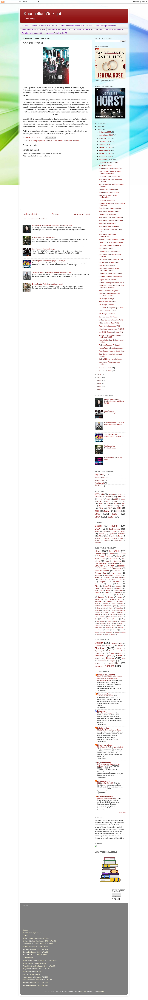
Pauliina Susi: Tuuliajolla (107, 214)
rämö (107, 593)
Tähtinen (98, 593)
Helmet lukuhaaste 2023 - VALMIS (35, 982)
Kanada (97, 538)
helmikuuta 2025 (105, 368)
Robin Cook (100, 554)
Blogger (101, 991)
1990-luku (121, 497)
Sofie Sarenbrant (102, 571)
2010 (116, 503)
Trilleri (97, 658)
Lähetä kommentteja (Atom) (37, 219)
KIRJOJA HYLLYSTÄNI (106, 675)
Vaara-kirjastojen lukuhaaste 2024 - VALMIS (39, 966)
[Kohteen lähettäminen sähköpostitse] (46, 137)
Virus (123, 658)
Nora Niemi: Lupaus (106, 248)
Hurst (106, 612)
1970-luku (98, 497)
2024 (99, 375)
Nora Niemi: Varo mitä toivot (109, 226)
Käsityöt (25, 935)
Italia (106, 536)
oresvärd (110, 601)
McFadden (116, 582)
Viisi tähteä (68, 141)
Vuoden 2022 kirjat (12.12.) (32, 933)
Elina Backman (117, 603)
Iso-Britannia (114, 529)
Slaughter (118, 561)
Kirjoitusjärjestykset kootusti (109, 262)
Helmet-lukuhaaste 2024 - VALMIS (35, 985)
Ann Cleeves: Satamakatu (108, 189)
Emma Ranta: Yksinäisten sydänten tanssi (47, 284)
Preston (111, 566)
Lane (112, 612)
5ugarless (82, 991)
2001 (108, 499)
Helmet (120, 646)
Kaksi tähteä (99, 483)
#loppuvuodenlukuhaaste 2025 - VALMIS (76, 26)
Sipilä (110, 608)
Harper (97, 632)
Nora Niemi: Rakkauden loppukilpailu (107, 235)
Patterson (118, 571)
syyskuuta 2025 (105, 141)
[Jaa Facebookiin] (53, 137)
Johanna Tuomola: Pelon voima (110, 277)
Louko (114, 625)
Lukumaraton (116, 653)
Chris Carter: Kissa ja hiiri (106, 713)
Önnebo (101, 597)
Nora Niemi (116, 573)
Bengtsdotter (101, 621)
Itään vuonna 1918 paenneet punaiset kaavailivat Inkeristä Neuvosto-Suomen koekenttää (109, 678)
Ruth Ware (98, 628)
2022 (99, 381)
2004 (99, 501)
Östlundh (116, 619)
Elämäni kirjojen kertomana (106, 26)
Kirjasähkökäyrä (103, 781)
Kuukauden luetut (115, 651)
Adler (121, 630)
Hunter (110, 597)
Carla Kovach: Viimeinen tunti (109, 251)
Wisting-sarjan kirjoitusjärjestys (43, 237)
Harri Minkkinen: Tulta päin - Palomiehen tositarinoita (51, 272)
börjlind (122, 579)
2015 (123, 506)
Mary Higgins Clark (113, 599)
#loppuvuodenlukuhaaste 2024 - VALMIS (37, 980)
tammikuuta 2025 (105, 371)
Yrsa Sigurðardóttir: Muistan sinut (111, 259)
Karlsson (106, 606)
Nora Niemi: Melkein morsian (109, 211)
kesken (97, 663)
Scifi (109, 656)
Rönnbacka (116, 568)
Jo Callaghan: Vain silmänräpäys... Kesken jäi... (49, 261)
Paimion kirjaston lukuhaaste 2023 (35, 946)
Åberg (97, 577)
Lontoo (113, 536)
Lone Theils (111, 617)
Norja (97, 531)
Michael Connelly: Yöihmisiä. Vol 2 (111, 283)
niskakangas (99, 630)
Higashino (98, 595)
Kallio (97, 599)
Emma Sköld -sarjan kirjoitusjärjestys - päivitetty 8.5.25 (52, 225)
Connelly (121, 554)
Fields (113, 610)
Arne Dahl (98, 590)
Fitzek (108, 590)
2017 (110, 508)
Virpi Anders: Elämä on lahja (109, 192)
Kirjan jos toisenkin (105, 796)
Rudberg (121, 566)
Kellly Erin (110, 623)
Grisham (97, 606)
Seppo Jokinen (105, 556)
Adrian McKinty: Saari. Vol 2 (109, 323)
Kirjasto (119, 648)
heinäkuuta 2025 (105, 147)
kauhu (121, 661)
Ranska (101, 534)
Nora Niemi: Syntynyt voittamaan (111, 220)
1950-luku (111, 494)
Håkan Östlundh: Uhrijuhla (108, 291)
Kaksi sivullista (103, 728)
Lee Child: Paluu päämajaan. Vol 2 (111, 308)
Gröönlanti (98, 542)
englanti (112, 661)
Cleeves (113, 558)
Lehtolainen (118, 590)
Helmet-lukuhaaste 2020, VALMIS (35, 955)
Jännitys (49, 141)
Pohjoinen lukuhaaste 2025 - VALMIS (88, 29)
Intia (121, 538)
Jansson (119, 575)
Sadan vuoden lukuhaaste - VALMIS (36, 938)
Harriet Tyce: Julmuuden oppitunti (111, 348)
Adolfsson (113, 614)
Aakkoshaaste (28, 958)
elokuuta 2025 (104, 144)
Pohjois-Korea (118, 540)
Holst (102, 617)
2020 (99, 387)
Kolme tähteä (100, 477)
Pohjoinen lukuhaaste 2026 (32, 33)
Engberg (105, 610)
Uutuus (110, 658)
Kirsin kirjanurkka (104, 762)
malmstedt (98, 601)
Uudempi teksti (30, 214)
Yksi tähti (98, 486)
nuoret (55, 141)
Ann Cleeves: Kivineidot (107, 302)
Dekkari (99, 642)
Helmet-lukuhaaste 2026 (114, 29)
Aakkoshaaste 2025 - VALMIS (33, 29)
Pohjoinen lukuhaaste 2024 (32, 971)
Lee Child (114, 551)
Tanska (114, 531)
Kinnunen (120, 623)
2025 (99, 129)
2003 (123, 499)
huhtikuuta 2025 (105, 156)
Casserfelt (105, 603)
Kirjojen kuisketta (104, 694)
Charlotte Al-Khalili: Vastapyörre (110, 273)
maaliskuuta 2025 (106, 159)
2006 (115, 501)
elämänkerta (102, 661)
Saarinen (99, 634)
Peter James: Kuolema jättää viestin (112, 351)
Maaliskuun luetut (105, 165)
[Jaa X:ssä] (51, 137)
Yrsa (101, 619)
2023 (99, 378)
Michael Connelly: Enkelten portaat (111, 239)
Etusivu (25, 26)
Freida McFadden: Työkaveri (109, 345)
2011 (123, 503)
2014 (116, 506)
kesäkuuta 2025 (105, 150)
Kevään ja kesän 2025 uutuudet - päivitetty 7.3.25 (111, 336)
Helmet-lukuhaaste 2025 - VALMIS (45, 26)
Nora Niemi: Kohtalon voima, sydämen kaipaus (109, 269)
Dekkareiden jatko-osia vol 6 (107, 798)
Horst (107, 561)
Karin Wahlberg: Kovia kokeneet (110, 359)
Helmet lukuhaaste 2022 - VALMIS (35, 949)
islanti (105, 531)
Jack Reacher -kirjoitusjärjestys (43, 249)
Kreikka (97, 540)
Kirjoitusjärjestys (100, 651)
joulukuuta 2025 (105, 132)
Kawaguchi (109, 632)
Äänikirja (76, 141)
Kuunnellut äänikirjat (42, 13)
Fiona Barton (121, 610)
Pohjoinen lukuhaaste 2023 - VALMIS (36, 969)
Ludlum (123, 632)
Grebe (119, 584)
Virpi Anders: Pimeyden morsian (110, 168)
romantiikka (113, 663)
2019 (99, 390)
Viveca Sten (119, 608)
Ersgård (103, 582)
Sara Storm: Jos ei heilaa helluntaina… (108, 196)
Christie (120, 614)
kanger (120, 628)
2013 (108, 506)
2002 (116, 499)
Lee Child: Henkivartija (107, 200)
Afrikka (100, 536)
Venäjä (114, 538)
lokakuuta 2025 (105, 138)
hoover (105, 614)
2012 (100, 506)
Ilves (102, 632)
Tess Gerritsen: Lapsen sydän (110, 208)
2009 (108, 503)
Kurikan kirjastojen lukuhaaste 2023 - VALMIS (39, 941)
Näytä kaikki (122, 812)
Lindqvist (106, 625)
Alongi (35, 141)
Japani (111, 534)
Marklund (108, 575)
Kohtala (117, 632)
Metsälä (120, 625)
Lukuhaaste (99, 653)
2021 (99, 384)
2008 (100, 503)
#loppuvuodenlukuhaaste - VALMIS (35, 977)
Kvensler (97, 625)
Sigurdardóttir (101, 608)
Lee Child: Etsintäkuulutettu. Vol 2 (111, 332)
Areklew (97, 610)
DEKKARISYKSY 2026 (105, 783)
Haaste (109, 645)
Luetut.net (101, 711)
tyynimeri (107, 540)
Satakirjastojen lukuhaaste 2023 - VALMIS (38, 944)
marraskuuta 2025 (106, 135)
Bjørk (109, 621)
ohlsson (109, 584)
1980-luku (109, 497)
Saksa (123, 531)
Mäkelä (101, 579)
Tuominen (98, 584)
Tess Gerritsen (119, 577)
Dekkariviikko (117, 643)
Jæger (120, 597)
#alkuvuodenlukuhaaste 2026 (59, 29)
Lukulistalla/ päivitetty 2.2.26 (56, 33)
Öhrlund (115, 630)
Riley (96, 586)
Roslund (97, 614)
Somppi (106, 634)
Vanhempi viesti (82, 214)
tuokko (108, 630)
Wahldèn (113, 634)
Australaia (121, 534)
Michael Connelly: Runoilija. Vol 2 (111, 320)
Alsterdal (120, 601)
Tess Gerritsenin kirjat (107, 265)
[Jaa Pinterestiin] (55, 137)
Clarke (115, 621)
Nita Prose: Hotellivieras (107, 223)
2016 (30, 141)
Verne (111, 554)
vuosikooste (98, 666)
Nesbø (114, 563)
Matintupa (120, 612)
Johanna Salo (100, 573)
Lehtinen (107, 577)
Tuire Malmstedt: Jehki (105, 696)
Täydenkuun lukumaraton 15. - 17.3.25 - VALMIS (110, 294)
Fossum (99, 612)
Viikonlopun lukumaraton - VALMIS (111, 329)
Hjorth (97, 588)
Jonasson (109, 595)
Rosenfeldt (107, 586)
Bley (96, 603)
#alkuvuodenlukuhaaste (31, 974)
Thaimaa (106, 538)
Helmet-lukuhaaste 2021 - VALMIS (35, 952)
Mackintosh (121, 595)
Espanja (120, 536)
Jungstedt (103, 568)
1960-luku (120, 494)
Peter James (100, 558)
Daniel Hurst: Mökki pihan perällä (111, 242)
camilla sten (110, 628)
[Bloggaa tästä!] (49, 137)
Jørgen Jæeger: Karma (107, 280)
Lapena (114, 606)
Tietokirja (118, 656)
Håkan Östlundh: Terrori (107, 311)
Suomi (60, 141)
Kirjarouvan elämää (104, 745)
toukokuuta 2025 (105, 153)
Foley (96, 617)
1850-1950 (99, 494)
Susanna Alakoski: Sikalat (108, 317)
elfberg (108, 619)
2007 (123, 501)
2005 (107, 501)
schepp (119, 586)
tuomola (98, 575)
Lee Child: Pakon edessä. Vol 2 (110, 176)
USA (97, 528)
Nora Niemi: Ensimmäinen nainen (111, 217)
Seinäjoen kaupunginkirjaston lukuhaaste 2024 (40, 960)
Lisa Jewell (107, 588)
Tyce (96, 619)
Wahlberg (118, 588)
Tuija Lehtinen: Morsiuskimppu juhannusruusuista (110, 172)
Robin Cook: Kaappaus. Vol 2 (109, 326)
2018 (119, 508)
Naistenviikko (99, 656)
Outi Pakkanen (101, 563)
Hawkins (122, 621)
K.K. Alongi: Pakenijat (106, 299)
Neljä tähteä (99, 475)
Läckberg (122, 606)
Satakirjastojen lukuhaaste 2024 (34, 963)
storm (98, 551)
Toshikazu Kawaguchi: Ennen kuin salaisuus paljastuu (111, 286)
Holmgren (100, 623)
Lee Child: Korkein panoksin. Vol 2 (111, 245)
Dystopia (41, 141)
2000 (100, 499)
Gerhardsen (118, 593)
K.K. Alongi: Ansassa (106, 305)
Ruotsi (114, 525)
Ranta (118, 556)
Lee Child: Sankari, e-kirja (108, 162)
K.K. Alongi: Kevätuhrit (107, 314)
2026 (99, 126)
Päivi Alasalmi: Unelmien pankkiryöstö (110, 747)
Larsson (112, 579)
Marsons (120, 617)
